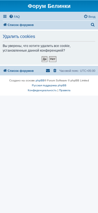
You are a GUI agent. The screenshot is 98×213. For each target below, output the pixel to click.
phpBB (40, 80)
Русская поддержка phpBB (49, 85)
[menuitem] (14, 16)
